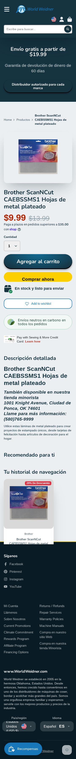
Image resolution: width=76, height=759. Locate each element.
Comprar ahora (38, 279)
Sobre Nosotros (15, 619)
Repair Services (50, 612)
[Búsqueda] (67, 29)
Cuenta (61, 19)
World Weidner (44, 751)
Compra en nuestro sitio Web (52, 634)
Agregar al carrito (38, 261)
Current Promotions (17, 626)
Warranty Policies (51, 619)
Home (8, 119)
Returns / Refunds (52, 606)
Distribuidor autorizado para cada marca (38, 86)
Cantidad (10, 237)
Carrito (69, 19)
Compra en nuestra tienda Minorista (52, 646)
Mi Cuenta (11, 606)
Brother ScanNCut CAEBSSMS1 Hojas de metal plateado (29, 527)
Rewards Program (16, 639)
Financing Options (16, 652)
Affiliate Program (15, 645)
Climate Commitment (18, 632)
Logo (35, 9)
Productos (23, 119)
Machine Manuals (51, 626)
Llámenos (10, 612)
